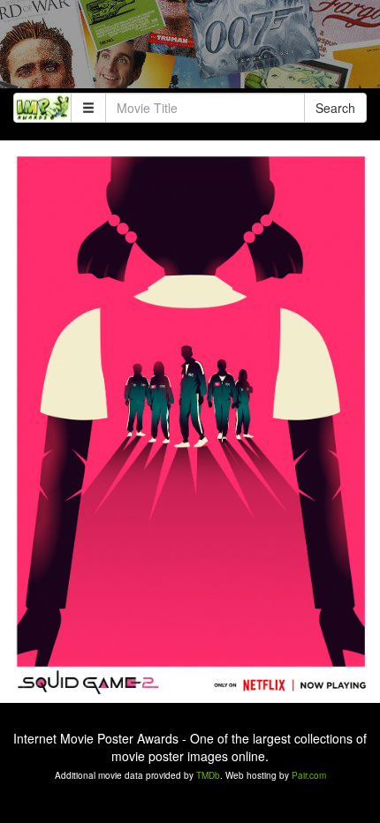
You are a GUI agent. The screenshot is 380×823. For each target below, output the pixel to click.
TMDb (208, 775)
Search (335, 108)
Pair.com (309, 775)
